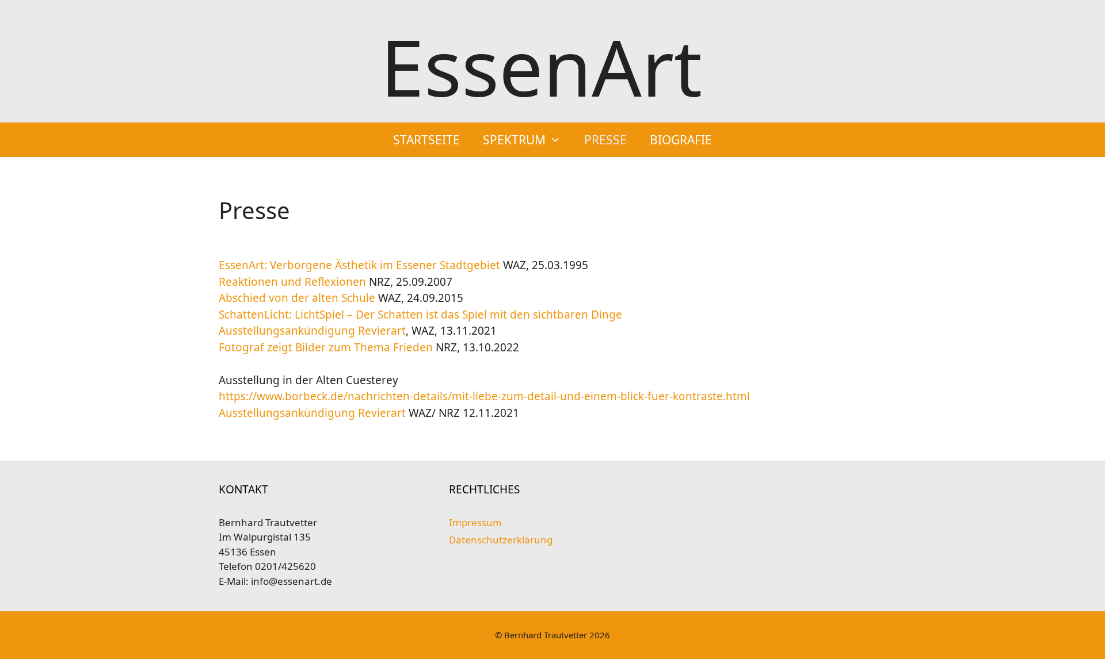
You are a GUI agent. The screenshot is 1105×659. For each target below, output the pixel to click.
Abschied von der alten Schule (297, 297)
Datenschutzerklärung (500, 539)
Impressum (475, 522)
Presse (605, 140)
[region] (552, 625)
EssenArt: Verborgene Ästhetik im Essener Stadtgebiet (359, 265)
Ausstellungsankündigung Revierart (312, 330)
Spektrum (514, 140)
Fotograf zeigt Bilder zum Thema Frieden (327, 347)
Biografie (681, 140)
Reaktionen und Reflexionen (294, 281)
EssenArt (541, 66)
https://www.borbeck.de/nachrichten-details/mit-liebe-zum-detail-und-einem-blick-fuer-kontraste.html (484, 396)
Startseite (426, 140)
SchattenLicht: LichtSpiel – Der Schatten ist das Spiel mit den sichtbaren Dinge (420, 314)
